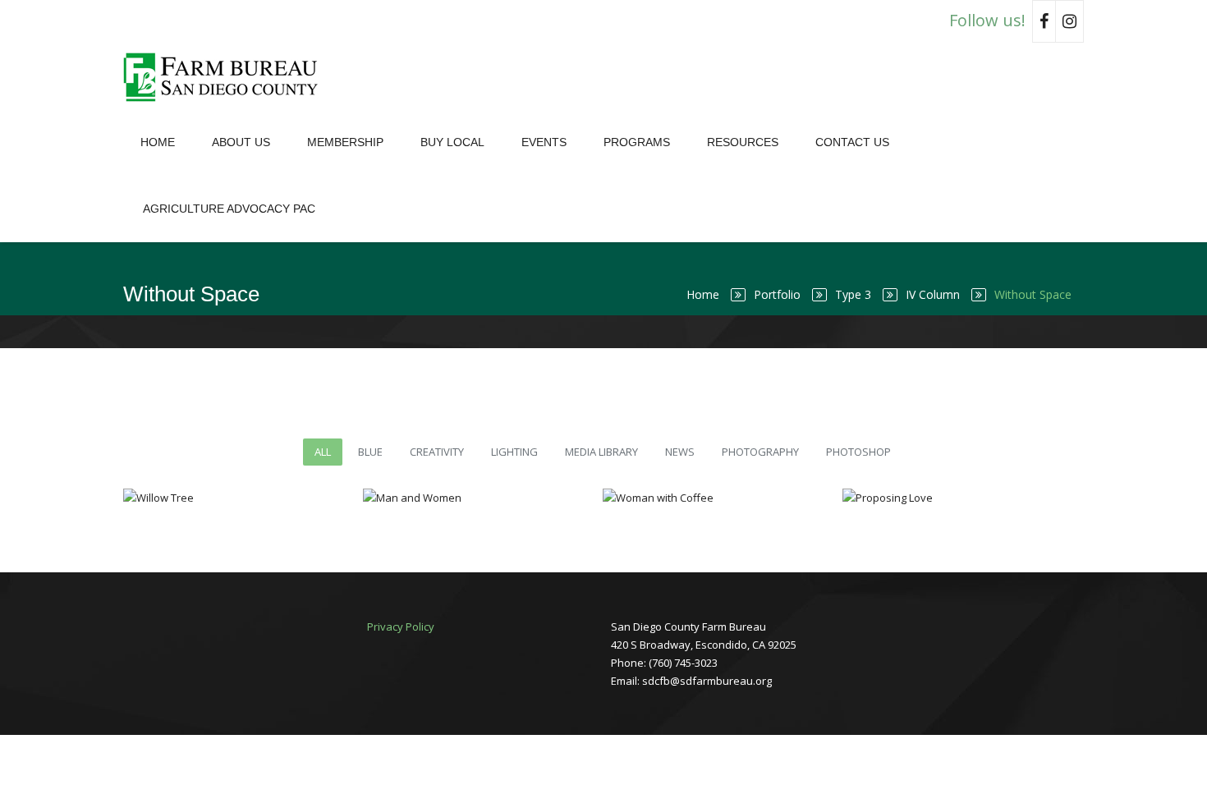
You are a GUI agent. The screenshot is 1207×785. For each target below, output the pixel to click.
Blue (370, 451)
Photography (760, 451)
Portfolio (777, 294)
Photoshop (858, 451)
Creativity (437, 451)
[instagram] (1070, 21)
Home (157, 142)
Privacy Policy (400, 626)
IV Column (933, 294)
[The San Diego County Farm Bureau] (225, 76)
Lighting (514, 451)
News (680, 451)
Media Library (601, 451)
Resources (742, 142)
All (322, 451)
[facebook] (1044, 21)
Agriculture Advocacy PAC (229, 208)
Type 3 (853, 294)
